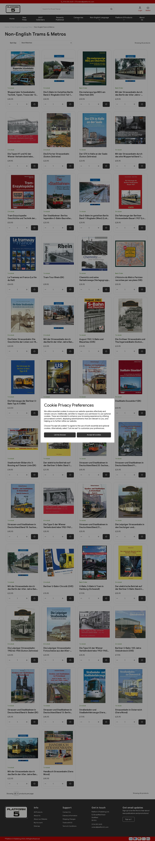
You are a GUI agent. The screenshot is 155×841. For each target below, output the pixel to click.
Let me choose (60, 435)
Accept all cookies (94, 435)
